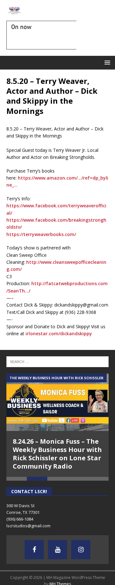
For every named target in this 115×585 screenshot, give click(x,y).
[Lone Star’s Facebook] (34, 549)
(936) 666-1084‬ (19, 519)
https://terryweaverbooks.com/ (41, 234)
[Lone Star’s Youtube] (57, 549)
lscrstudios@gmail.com (28, 526)
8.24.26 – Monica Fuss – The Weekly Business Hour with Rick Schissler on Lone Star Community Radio (57, 453)
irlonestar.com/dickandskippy (59, 333)
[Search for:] (57, 361)
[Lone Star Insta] (80, 549)
